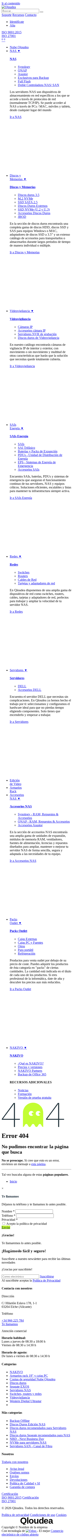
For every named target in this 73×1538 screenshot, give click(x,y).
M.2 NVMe (25, 198)
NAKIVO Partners (30, 1070)
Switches (23, 572)
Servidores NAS (20, 1390)
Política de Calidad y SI (25, 1483)
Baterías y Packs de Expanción (37, 451)
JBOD (22, 216)
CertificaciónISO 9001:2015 (11, 1495)
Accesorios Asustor (30, 825)
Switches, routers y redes (26, 1394)
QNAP (22, 70)
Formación (25, 1094)
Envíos (14, 1476)
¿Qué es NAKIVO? (31, 1063)
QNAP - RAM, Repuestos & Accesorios (44, 821)
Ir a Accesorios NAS (23, 860)
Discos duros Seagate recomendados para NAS (40, 1435)
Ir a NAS (15, 117)
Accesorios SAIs (28, 469)
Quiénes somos (19, 1472)
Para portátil (25, 950)
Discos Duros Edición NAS (27, 1424)
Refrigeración (26, 953)
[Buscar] (41, 12)
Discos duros (18, 1383)
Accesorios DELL (29, 690)
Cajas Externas (27, 939)
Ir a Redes (16, 611)
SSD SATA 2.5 (28, 202)
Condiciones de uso (42, 1515)
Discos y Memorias (22, 187)
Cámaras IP (25, 327)
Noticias (23, 1090)
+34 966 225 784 (13, 1320)
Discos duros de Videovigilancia (38, 337)
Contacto (30, 15)
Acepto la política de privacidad (26, 1223)
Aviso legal (17, 1469)
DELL (22, 686)
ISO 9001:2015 (11, 32)
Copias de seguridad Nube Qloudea (32, 1379)
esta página (38, 1164)
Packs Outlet (18, 931)
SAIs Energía (19, 436)
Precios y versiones (30, 1067)
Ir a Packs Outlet (20, 989)
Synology (24, 67)
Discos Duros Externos (32, 206)
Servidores (17, 678)
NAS (13, 59)
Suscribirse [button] (47, 1276)
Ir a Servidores (19, 721)
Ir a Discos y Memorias (25, 252)
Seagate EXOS (19, 1386)
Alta (12, 25)
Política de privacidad (15, 1515)
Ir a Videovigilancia (22, 366)
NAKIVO (16, 1055)
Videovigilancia (20, 319)
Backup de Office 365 (32, 1074)
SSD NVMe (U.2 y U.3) (34, 209)
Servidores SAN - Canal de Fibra (31, 1446)
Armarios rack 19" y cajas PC (29, 1375)
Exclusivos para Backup (33, 77)
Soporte (7, 15)
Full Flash (24, 81)
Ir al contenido (11, 3)
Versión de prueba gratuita (34, 1097)
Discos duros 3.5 (28, 195)
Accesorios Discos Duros (34, 213)
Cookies (61, 1515)
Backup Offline (20, 1420)
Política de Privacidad (46, 1280)
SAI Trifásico (26, 447)
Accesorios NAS (21, 806)
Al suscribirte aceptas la (31, 1280)
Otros (21, 946)
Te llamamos (10, 1324)
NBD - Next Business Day (27, 1439)
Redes (14, 564)
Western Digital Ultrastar (25, 1401)
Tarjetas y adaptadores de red (36, 583)
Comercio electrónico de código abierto (32, 1532)
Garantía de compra (22, 1487)
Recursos (18, 15)
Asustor (23, 74)
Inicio (13, 1181)
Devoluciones (18, 1479)
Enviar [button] (6, 1227)
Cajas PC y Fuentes (30, 942)
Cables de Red (27, 579)
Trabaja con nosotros (15, 1462)
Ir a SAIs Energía (21, 498)
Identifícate (17, 21)
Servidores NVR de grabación (37, 334)
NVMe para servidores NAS (28, 1442)
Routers (23, 576)
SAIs (21, 444)
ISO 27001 (9, 36)
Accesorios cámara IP (32, 330)
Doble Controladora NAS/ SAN (38, 85)
